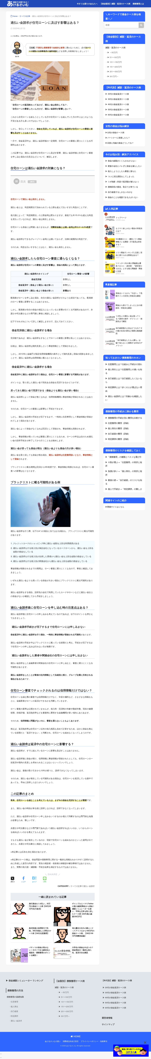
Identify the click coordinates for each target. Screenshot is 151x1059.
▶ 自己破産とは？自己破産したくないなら (123, 380)
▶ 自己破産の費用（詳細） (117, 433)
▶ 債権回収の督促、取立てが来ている (121, 186)
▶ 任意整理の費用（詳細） (117, 423)
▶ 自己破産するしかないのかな (118, 192)
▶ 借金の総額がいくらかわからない (120, 160)
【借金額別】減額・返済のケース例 (115, 3)
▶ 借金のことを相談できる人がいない (121, 197)
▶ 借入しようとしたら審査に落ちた (120, 171)
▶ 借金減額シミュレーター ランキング (24, 980)
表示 (32, 181)
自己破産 (14, 1011)
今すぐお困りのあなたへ (87, 3)
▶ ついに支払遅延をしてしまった (119, 176)
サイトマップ (108, 1024)
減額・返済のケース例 (115, 47)
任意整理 (14, 1001)
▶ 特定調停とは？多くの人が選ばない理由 (123, 389)
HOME (77, 1036)
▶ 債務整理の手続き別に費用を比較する (123, 417)
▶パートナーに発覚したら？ (117, 137)
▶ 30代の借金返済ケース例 (117, 99)
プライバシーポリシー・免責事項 (94, 1041)
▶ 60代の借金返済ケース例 (117, 114)
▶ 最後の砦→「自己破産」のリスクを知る (123, 482)
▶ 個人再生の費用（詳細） (117, 428)
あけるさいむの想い (53, 1041)
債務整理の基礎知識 (15, 996)
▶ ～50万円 (112, 52)
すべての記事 (76, 886)
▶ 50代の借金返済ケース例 (117, 109)
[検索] (141, 25)
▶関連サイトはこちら (114, 506)
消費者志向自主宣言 (71, 1041)
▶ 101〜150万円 (114, 62)
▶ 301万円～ (113, 76)
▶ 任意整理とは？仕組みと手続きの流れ (123, 364)
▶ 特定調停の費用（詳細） (117, 439)
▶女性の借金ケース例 (114, 132)
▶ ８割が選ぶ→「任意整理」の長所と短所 (123, 464)
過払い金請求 (89, 886)
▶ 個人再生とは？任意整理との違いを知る (123, 371)
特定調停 (14, 1016)
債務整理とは (138, 3)
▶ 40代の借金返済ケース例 (117, 104)
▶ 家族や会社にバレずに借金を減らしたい (123, 166)
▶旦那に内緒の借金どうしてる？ (119, 143)
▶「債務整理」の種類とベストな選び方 (123, 456)
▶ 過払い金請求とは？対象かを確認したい (123, 398)
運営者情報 (107, 1017)
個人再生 (14, 1006)
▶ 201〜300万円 (114, 71)
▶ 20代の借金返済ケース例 (117, 93)
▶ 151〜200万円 (114, 66)
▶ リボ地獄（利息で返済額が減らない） (122, 181)
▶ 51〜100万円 (114, 57)
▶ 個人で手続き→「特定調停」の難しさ (123, 489)
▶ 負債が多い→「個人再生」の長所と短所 (123, 473)
